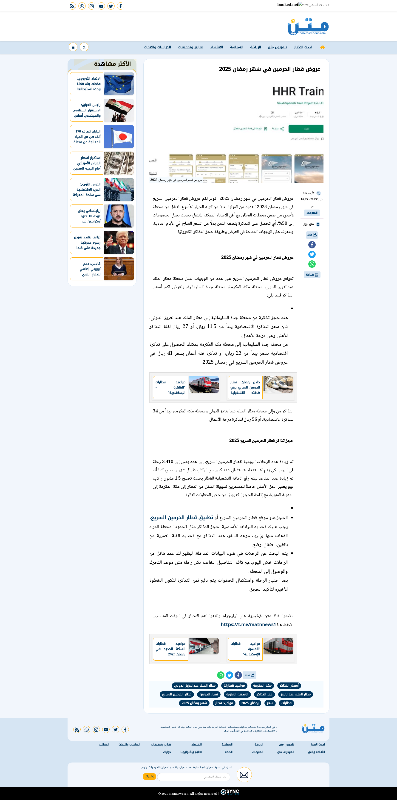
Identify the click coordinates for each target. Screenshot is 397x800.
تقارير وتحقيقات (190, 47)
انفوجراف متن (285, 751)
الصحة (229, 751)
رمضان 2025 (250, 703)
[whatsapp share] (312, 264)
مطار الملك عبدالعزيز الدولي (195, 685)
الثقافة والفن (316, 751)
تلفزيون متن (277, 47)
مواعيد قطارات (234, 685)
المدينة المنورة (237, 694)
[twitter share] (312, 254)
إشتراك (149, 776)
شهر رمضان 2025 (194, 703)
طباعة (310, 274)
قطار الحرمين (209, 694)
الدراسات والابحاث (157, 47)
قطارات (286, 703)
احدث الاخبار (303, 47)
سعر (270, 703)
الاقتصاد (216, 47)
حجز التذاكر (264, 694)
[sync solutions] (229, 793)
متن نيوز (309, 224)
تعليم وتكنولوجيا (191, 751)
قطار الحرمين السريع (176, 694)
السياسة (236, 47)
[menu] (73, 47)
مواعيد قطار (224, 703)
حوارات (167, 751)
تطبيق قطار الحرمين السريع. (181, 517)
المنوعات (312, 212)
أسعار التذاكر (289, 685)
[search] (84, 47)
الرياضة (255, 47)
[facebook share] (312, 244)
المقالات (104, 744)
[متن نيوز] (308, 26)
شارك (310, 235)
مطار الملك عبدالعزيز (296, 694)
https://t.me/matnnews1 (248, 624)
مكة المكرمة (262, 685)
